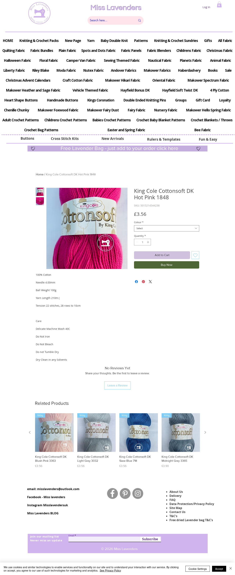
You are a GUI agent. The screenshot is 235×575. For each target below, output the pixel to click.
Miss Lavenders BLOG (43, 513)
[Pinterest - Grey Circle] (125, 493)
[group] (117, 442)
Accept (219, 569)
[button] (219, 4)
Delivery (175, 496)
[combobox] (166, 228)
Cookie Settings (198, 569)
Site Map (175, 508)
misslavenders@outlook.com (58, 489)
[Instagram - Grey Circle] (137, 493)
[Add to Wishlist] (195, 255)
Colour (138, 222)
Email (71, 535)
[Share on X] (150, 281)
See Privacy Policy (110, 570)
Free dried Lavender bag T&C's (191, 520)
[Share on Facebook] (136, 281)
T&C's (173, 516)
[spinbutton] (142, 242)
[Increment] (148, 242)
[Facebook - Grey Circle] (112, 493)
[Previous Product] (30, 432)
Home (40, 174)
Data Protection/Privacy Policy (191, 504)
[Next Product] (205, 432)
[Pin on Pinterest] (143, 281)
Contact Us (177, 512)
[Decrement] (137, 242)
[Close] (230, 568)
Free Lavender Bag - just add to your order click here (118, 148)
